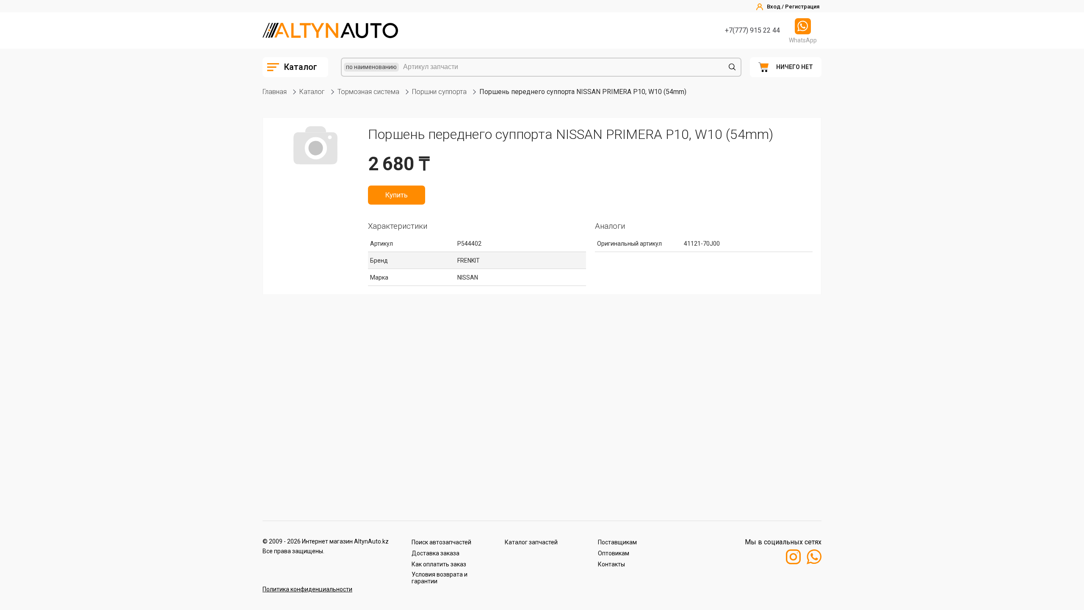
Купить (396, 195)
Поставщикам (617, 542)
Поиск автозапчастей (441, 542)
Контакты (611, 564)
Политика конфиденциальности (307, 589)
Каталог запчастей (531, 542)
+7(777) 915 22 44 (752, 30)
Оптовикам (613, 553)
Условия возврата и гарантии (439, 578)
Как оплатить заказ (439, 564)
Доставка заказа (435, 553)
